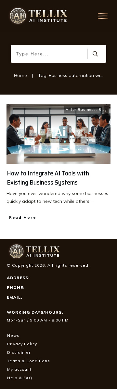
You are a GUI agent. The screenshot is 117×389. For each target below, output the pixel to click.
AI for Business (81, 109)
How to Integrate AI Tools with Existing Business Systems (48, 177)
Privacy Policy (22, 343)
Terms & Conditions (28, 360)
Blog (102, 109)
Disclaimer (19, 352)
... (92, 201)
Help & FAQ (19, 377)
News (13, 335)
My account (19, 369)
